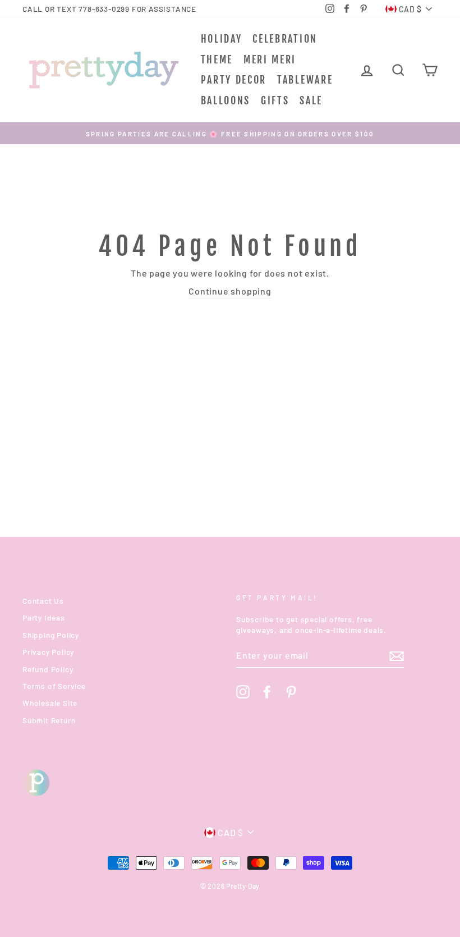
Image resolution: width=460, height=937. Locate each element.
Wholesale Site (49, 703)
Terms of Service (54, 686)
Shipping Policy (50, 635)
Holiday (221, 39)
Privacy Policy (48, 651)
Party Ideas (43, 617)
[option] (230, 133)
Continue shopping (230, 291)
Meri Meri (269, 59)
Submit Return (48, 720)
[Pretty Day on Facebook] (267, 692)
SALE (311, 100)
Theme (217, 59)
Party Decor (234, 80)
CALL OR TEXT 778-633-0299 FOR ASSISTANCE (109, 8)
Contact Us (43, 600)
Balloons (226, 100)
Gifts (275, 100)
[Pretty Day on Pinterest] (291, 692)
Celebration (285, 39)
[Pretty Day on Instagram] (243, 692)
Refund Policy (47, 669)
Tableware (305, 80)
